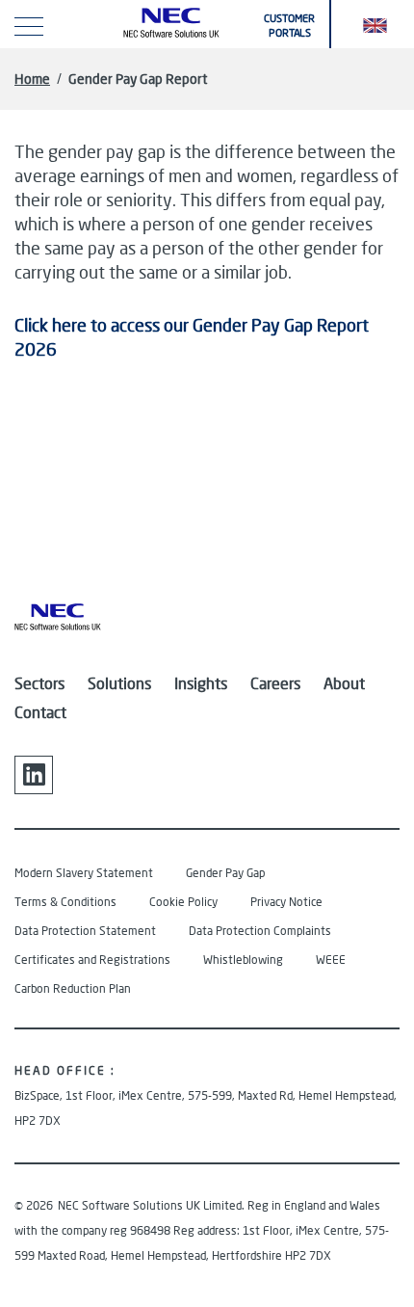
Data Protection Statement (85, 930)
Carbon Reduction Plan (72, 988)
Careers (275, 683)
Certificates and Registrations (92, 959)
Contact (40, 712)
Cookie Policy (183, 901)
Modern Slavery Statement (83, 873)
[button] (375, 24)
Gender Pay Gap (225, 873)
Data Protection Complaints (260, 930)
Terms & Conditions (65, 901)
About (344, 683)
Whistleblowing (243, 959)
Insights (200, 683)
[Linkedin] (33, 775)
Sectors (39, 683)
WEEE (331, 959)
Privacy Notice (286, 901)
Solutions (119, 683)
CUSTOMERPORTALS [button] (289, 25)
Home (32, 78)
